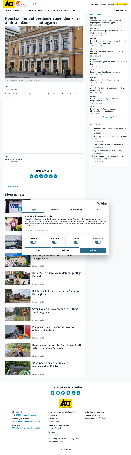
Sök (68, 10)
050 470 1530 (17, 428)
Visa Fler (108, 118)
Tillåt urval (65, 250)
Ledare (93, 18)
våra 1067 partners (35, 219)
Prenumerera (121, 4)
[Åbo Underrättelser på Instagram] (63, 393)
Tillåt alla (93, 250)
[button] (121, 10)
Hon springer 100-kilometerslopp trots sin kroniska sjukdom (109, 159)
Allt (49, 10)
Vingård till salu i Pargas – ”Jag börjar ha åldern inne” (110, 130)
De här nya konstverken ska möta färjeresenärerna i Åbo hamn (103, 111)
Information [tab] (55, 210)
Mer (74, 10)
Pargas (93, 39)
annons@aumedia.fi (32, 421)
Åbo (92, 49)
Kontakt (111, 4)
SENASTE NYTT (96, 15)
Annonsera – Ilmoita (98, 4)
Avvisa (38, 250)
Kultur (31, 10)
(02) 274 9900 (17, 415)
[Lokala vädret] (34, 4)
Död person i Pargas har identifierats (108, 146)
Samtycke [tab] (33, 210)
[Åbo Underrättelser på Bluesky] (58, 393)
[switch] (54, 242)
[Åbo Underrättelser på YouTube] (68, 393)
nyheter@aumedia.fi (32, 428)
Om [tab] (98, 210)
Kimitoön (94, 28)
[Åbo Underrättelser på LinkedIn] (74, 393)
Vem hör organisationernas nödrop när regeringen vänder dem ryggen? (106, 22)
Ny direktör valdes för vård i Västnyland (110, 152)
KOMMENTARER (12, 186)
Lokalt (7, 10)
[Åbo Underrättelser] (65, 403)
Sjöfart (16, 10)
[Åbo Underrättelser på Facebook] (52, 393)
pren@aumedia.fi (30, 415)
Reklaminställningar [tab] (76, 210)
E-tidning (56, 10)
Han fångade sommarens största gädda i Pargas (110, 138)
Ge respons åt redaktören (15, 159)
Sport (24, 10)
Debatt (40, 10)
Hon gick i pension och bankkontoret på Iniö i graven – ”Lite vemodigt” (108, 43)
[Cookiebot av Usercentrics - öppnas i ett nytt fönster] (98, 203)
